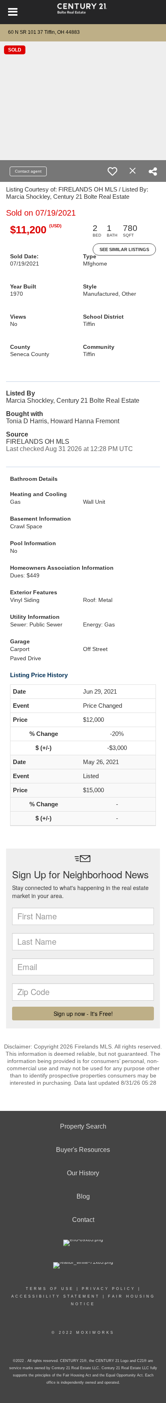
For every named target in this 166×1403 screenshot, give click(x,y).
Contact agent (28, 171)
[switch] (112, 171)
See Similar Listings (124, 249)
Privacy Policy (108, 1289)
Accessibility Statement (55, 1296)
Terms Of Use (50, 1289)
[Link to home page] (83, 12)
